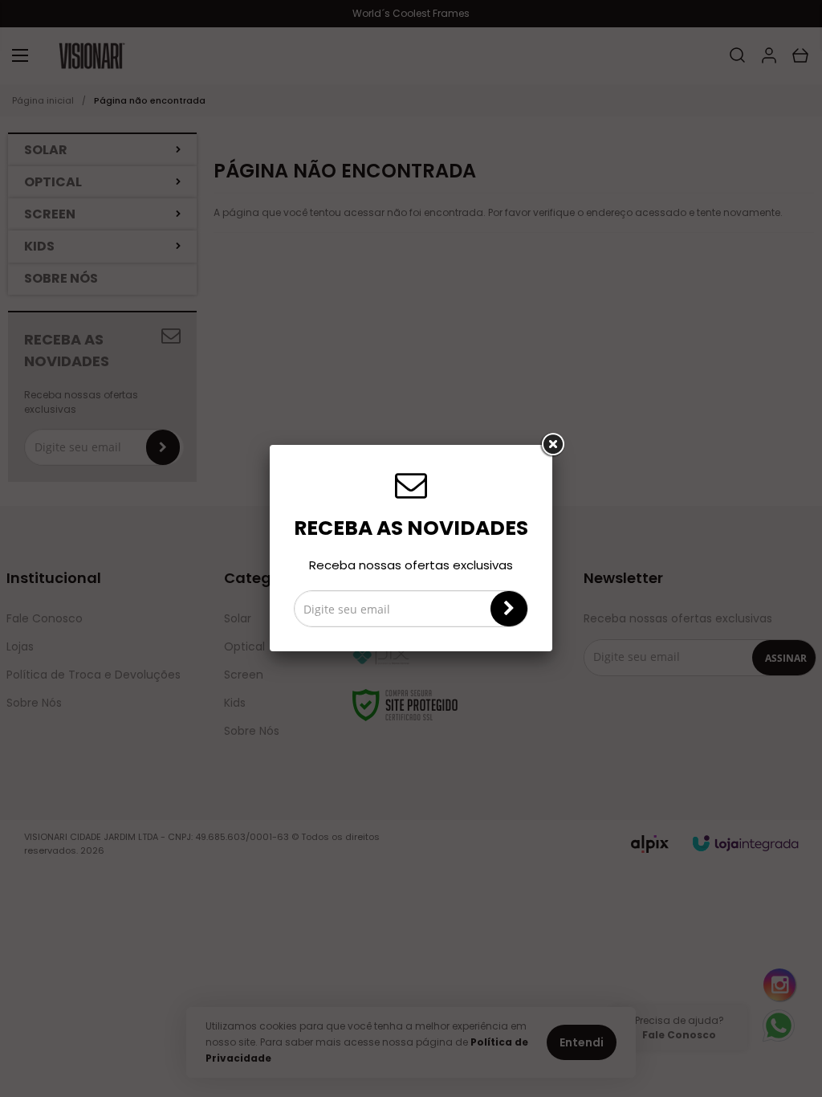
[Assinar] (508, 608)
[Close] (552, 444)
